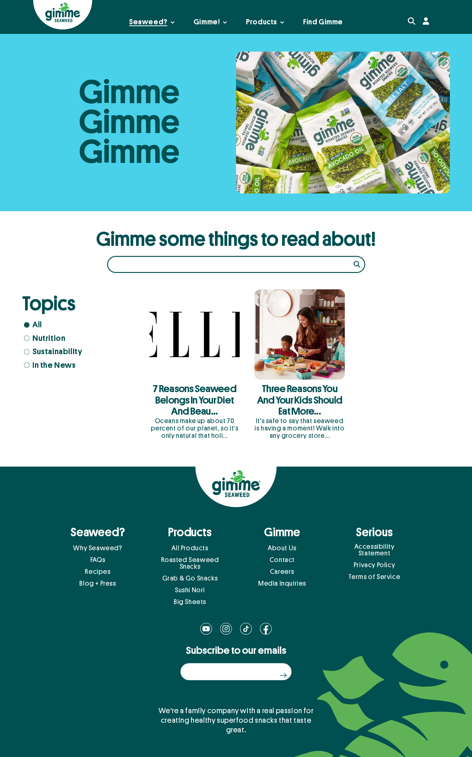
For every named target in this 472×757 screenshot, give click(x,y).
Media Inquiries (282, 583)
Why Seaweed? (97, 548)
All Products (189, 548)
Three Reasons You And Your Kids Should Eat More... (300, 400)
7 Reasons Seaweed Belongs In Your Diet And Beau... (194, 400)
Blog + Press (97, 583)
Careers (282, 571)
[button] (411, 21)
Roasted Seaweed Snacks (190, 563)
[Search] (357, 264)
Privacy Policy (374, 565)
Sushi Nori (190, 590)
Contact (282, 560)
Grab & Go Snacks (190, 578)
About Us (282, 548)
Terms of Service (374, 576)
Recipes (97, 571)
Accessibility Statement (374, 550)
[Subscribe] (283, 675)
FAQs (97, 560)
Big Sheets (190, 602)
